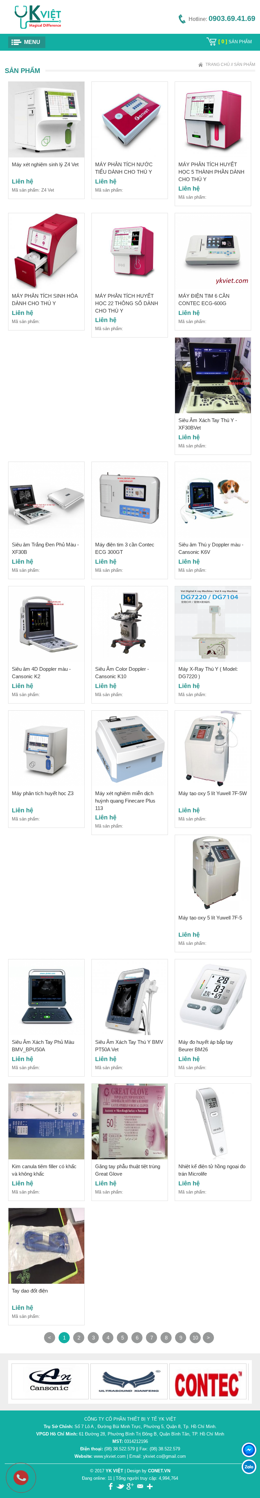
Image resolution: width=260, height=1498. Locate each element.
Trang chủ (217, 64)
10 (195, 1338)
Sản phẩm (244, 64)
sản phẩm (235, 41)
